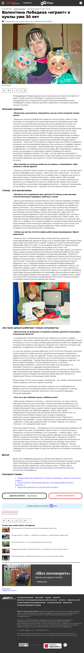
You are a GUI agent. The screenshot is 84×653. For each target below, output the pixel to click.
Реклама (48, 597)
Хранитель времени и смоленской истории (37, 487)
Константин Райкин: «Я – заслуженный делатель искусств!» (31, 542)
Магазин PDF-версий (54, 602)
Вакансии (56, 597)
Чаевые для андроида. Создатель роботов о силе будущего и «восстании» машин (39, 549)
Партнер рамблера (36, 644)
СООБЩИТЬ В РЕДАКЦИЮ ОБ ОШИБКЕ (29, 605)
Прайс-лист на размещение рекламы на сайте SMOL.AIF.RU (37, 600)
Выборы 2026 (67, 602)
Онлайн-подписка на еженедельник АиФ (31, 602)
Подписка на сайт (73, 600)
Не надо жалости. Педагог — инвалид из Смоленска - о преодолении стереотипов (39, 535)
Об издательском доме (25, 597)
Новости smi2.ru (9, 590)
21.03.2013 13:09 (7, 9)
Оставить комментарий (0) (65, 496)
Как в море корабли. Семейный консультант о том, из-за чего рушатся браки (37, 556)
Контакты (62, 600)
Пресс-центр (39, 597)
